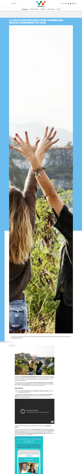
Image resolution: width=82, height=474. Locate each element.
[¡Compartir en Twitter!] (12, 346)
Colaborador (10, 342)
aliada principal (19, 385)
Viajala (16, 392)
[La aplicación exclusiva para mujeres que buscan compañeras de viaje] (41, 179)
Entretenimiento (34, 9)
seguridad (50, 379)
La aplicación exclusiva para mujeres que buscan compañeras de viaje (36, 21)
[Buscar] (75, 3)
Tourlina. (31, 392)
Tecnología (25, 9)
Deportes (42, 9)
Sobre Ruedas (51, 9)
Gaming (58, 9)
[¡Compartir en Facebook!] (9, 346)
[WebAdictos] (41, 3)
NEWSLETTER (13, 3)
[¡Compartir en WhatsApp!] (15, 346)
